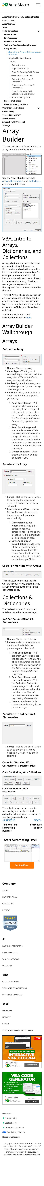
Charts (5, 1023)
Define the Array (19, 65)
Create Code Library (11, 115)
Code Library (8, 111)
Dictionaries (16, 180)
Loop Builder (10, 34)
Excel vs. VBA (8, 20)
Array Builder (10, 48)
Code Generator (10, 981)
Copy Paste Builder (13, 41)
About (5, 890)
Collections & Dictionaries (21, 75)
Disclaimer (7, 1113)
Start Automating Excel (20, 97)
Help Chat (7, 965)
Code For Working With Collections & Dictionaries (23, 92)
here (28, 317)
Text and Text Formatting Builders (20, 45)
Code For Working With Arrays (25, 72)
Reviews (6, 910)
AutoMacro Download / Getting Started (20, 17)
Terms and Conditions (14, 1127)
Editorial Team (9, 897)
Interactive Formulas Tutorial (18, 1030)
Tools (4, 27)
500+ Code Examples (12, 994)
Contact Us (8, 903)
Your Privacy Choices (15, 1132)
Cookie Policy (10, 1123)
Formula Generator (12, 946)
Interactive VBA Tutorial (13, 122)
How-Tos (6, 1017)
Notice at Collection (11, 1137)
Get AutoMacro (22, 865)
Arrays (13, 61)
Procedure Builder (12, 101)
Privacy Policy (11, 1118)
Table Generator (10, 959)
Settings (6, 125)
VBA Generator (9, 952)
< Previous (8, 820)
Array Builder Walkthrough (20, 58)
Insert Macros (8, 118)
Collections (34, 180)
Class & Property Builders (16, 104)
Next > (38, 820)
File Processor (10, 38)
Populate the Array (20, 68)
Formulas (7, 1010)
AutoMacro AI (8, 24)
